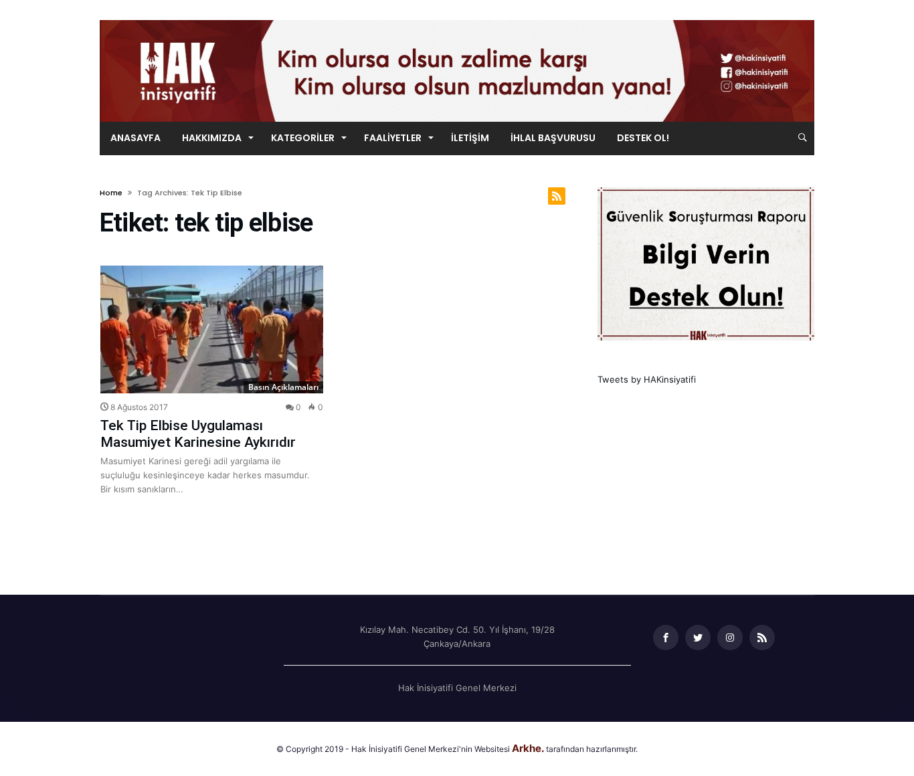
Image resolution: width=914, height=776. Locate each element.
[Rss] (762, 638)
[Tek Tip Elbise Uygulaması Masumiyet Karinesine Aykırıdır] (211, 329)
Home (111, 192)
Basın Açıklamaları (283, 387)
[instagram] (730, 638)
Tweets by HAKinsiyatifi (647, 379)
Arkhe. (528, 748)
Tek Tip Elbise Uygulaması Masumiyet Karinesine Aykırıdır (198, 433)
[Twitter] (698, 638)
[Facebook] (665, 638)
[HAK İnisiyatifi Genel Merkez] (457, 20)
